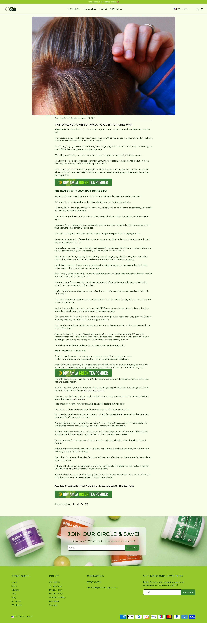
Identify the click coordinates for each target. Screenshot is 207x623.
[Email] (86, 504)
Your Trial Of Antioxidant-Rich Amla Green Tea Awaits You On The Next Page (94, 486)
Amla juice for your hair (93, 390)
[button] (28, 576)
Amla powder (78, 399)
